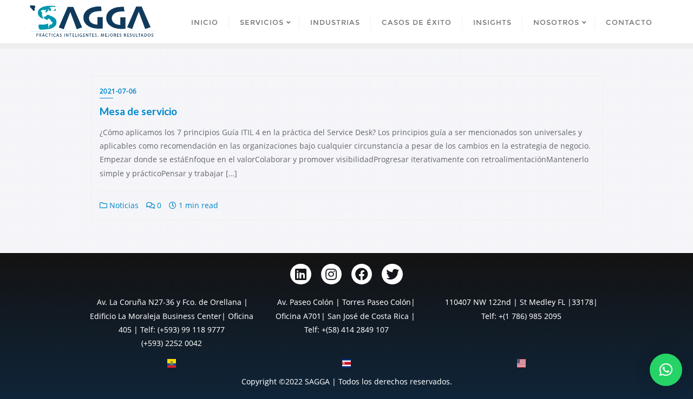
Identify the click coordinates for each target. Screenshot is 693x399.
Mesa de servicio (138, 111)
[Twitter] (392, 274)
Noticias (123, 205)
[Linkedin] (300, 274)
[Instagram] (331, 274)
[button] (666, 370)
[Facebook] (361, 274)
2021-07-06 (118, 91)
